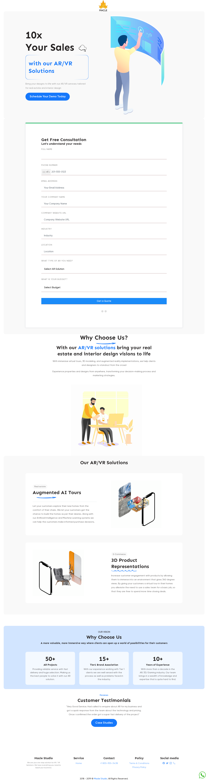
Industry (46, 229)
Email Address (49, 181)
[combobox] (46, 172)
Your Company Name (53, 197)
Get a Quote (104, 301)
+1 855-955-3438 (109, 763)
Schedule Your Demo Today (48, 96)
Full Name (46, 149)
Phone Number (49, 165)
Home (79, 763)
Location (46, 245)
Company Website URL (53, 213)
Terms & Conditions (139, 763)
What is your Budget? (54, 279)
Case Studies (104, 723)
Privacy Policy (139, 767)
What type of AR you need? (57, 261)
